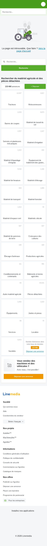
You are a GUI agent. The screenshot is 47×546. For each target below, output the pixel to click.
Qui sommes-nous (10, 407)
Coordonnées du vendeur (13, 416)
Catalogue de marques (12, 471)
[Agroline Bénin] (16, 4)
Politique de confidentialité (13, 458)
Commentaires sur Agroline (14, 467)
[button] (43, 4)
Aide (5, 411)
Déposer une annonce (23, 376)
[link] (35, 346)
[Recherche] (43, 11)
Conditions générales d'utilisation (16, 454)
